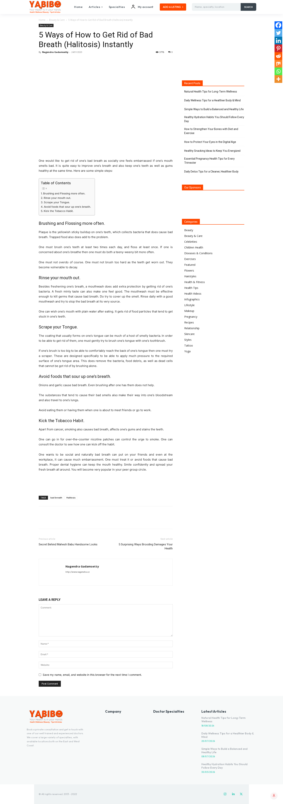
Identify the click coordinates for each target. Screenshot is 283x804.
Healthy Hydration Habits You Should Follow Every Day (214, 119)
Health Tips (191, 288)
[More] (78, 61)
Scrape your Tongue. (57, 202)
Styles (188, 340)
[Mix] (278, 63)
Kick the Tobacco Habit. (59, 210)
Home (42, 20)
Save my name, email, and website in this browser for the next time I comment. (92, 674)
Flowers (189, 270)
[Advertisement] (106, 483)
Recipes (189, 322)
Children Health (193, 247)
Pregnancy (190, 316)
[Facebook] (42, 61)
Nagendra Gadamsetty (55, 52)
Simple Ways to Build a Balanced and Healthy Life (214, 109)
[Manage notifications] (274, 795)
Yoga (187, 351)
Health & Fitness (194, 282)
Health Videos (192, 293)
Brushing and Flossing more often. (64, 193)
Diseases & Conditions (198, 253)
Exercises (190, 259)
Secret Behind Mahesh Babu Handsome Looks (68, 544)
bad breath (56, 497)
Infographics (192, 299)
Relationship (191, 328)
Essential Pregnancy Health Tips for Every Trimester (209, 160)
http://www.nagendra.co (77, 572)
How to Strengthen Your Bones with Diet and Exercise (211, 131)
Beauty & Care (57, 20)
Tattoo (188, 345)
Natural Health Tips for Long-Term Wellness (210, 91)
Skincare (189, 334)
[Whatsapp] (278, 71)
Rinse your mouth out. (57, 197)
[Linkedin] (278, 40)
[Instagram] (225, 794)
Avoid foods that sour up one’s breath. (67, 206)
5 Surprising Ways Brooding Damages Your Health (146, 546)
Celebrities (190, 241)
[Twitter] (51, 61)
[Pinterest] (60, 61)
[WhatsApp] (69, 61)
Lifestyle (189, 305)
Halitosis (70, 497)
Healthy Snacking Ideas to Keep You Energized (212, 150)
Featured (189, 265)
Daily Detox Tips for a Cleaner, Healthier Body (211, 171)
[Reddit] (278, 56)
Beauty (188, 230)
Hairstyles (190, 276)
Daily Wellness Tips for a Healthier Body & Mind (212, 100)
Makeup (189, 311)
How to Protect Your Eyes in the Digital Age (210, 141)
